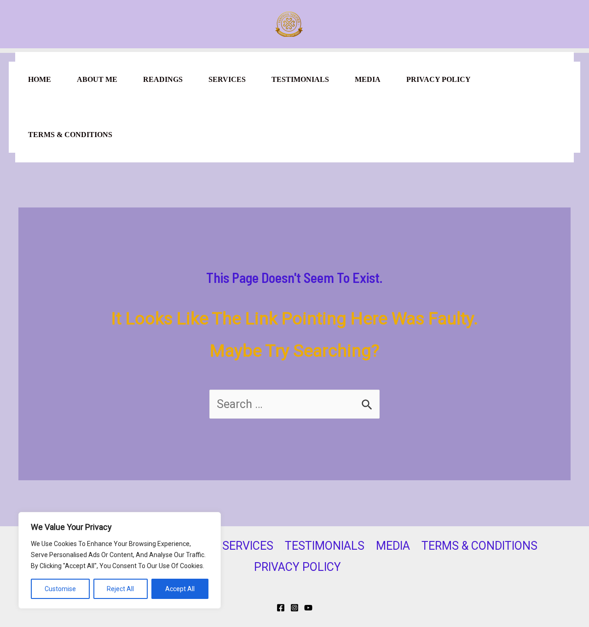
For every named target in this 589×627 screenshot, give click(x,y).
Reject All (120, 588)
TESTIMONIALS (300, 79)
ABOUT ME (97, 79)
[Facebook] (281, 608)
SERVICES (227, 79)
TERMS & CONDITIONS (70, 134)
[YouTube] (308, 608)
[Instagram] (294, 608)
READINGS (163, 79)
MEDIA (368, 79)
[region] (119, 560)
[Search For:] (294, 404)
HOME (39, 79)
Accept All (180, 588)
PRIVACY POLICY (438, 79)
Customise (60, 588)
